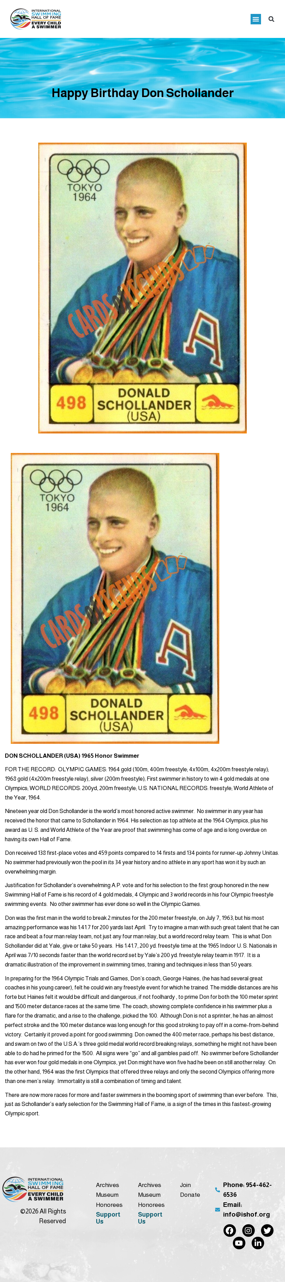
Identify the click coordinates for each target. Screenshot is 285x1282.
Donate (190, 1194)
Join (185, 1184)
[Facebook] (229, 1230)
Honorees (109, 1204)
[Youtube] (239, 1243)
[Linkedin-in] (258, 1243)
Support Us (108, 1218)
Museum (107, 1194)
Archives (107, 1184)
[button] (256, 19)
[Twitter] (267, 1230)
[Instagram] (248, 1230)
